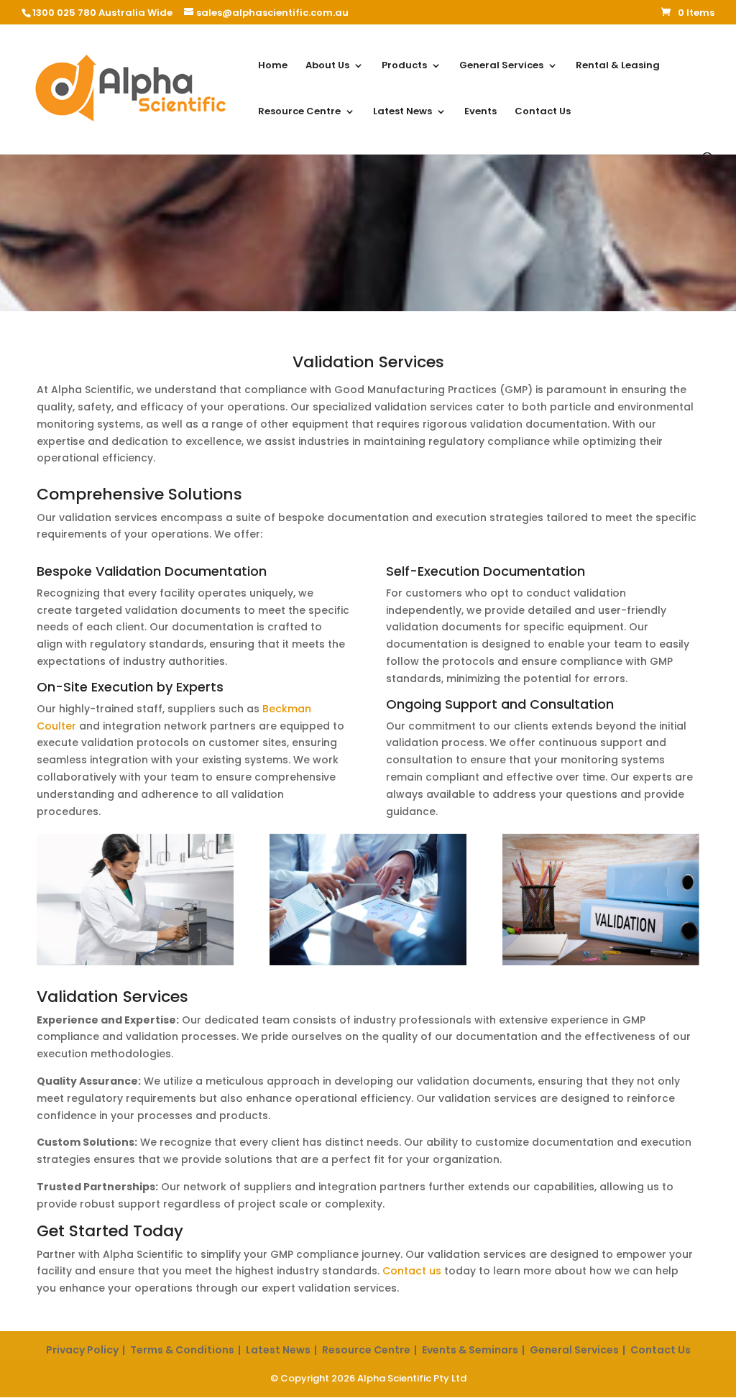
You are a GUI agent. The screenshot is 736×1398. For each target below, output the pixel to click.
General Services (501, 66)
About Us (327, 66)
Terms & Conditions (182, 1350)
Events (480, 112)
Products (404, 66)
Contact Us (543, 112)
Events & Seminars (470, 1350)
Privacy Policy (82, 1350)
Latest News (402, 112)
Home (273, 66)
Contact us (411, 1271)
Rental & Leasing (618, 66)
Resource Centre (299, 112)
